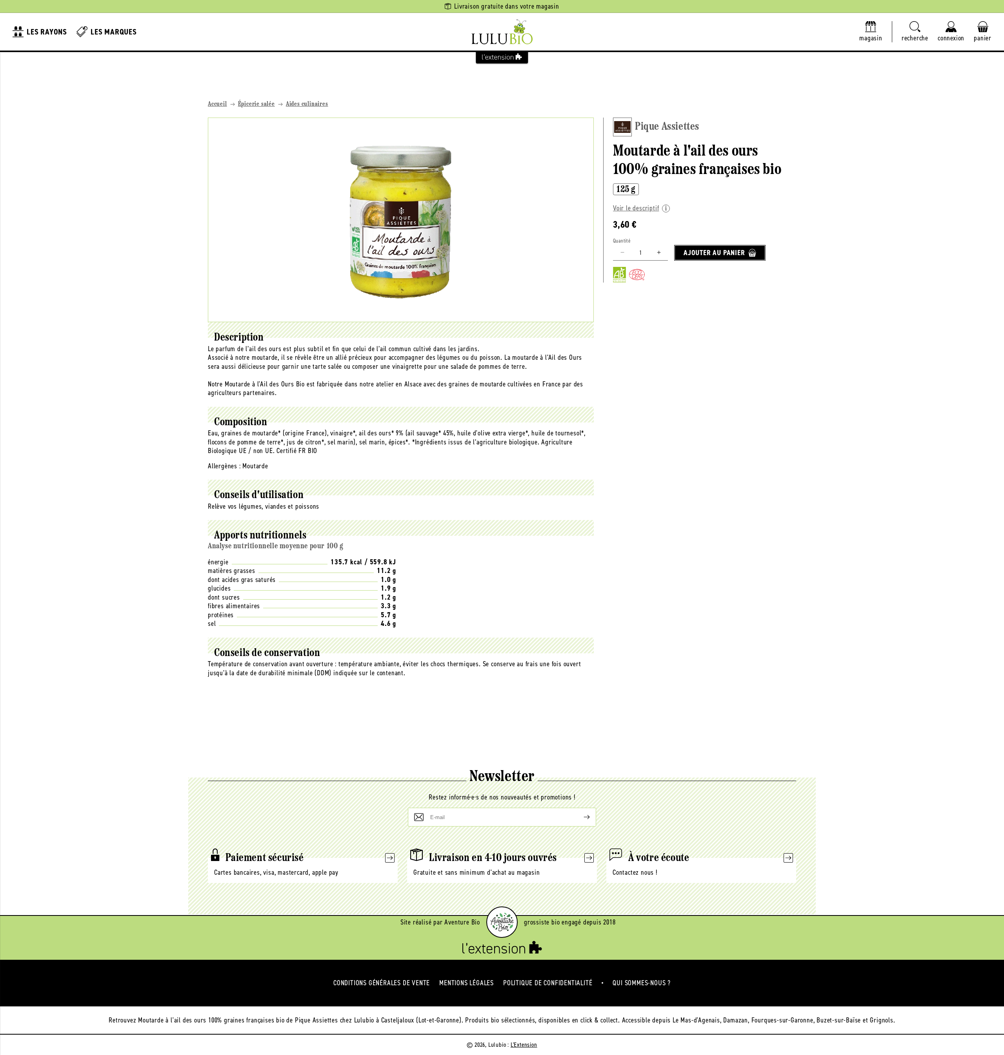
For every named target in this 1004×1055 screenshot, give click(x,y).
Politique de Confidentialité (547, 983)
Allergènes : (224, 466)
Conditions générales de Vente (381, 983)
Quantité (622, 241)
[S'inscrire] (580, 817)
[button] (915, 32)
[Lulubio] (502, 31)
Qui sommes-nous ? (642, 983)
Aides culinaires (307, 104)
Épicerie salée (256, 104)
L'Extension (524, 1044)
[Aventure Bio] (502, 922)
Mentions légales (466, 983)
